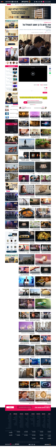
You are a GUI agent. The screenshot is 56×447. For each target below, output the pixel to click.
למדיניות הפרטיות (31, 104)
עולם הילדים (36, 4)
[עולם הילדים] (17, 1)
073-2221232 (18, 431)
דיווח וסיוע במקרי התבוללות (25, 434)
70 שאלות (33, 4)
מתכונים (16, 416)
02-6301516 (49, 436)
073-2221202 (33, 438)
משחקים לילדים (33, 420)
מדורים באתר (43, 413)
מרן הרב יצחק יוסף (21, 417)
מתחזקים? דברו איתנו (8, 1)
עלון (25, 4)
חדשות (44, 4)
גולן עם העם (38, 420)
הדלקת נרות (15, 418)
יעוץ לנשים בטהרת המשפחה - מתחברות (47, 434)
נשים (44, 418)
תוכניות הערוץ (38, 413)
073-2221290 (18, 435)
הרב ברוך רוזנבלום (21, 422)
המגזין (44, 416)
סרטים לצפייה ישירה (32, 418)
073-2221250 (41, 438)
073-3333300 (41, 435)
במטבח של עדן (38, 417)
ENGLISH (16, 4)
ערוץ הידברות (48, 416)
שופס (24, 4)
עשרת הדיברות (26, 418)
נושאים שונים (26, 413)
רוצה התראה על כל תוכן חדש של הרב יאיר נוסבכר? (33, 100)
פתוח (39, 419)
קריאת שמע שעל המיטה (8, 428)
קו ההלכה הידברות (41, 434)
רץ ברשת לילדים (33, 416)
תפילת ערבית (9, 417)
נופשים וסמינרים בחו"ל (33, 437)
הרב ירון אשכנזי (21, 421)
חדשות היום (44, 417)
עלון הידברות (49, 417)
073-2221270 (10, 435)
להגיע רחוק (39, 422)
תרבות (44, 422)
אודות (49, 428)
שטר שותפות (42, 4)
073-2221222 (49, 431)
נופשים (49, 422)
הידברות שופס (41, 437)
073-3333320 (10, 432)
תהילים (10, 422)
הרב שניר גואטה (21, 420)
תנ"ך (27, 416)
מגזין (46, 4)
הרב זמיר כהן (39, 4)
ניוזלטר (49, 418)
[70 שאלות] (14, 1)
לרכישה (10, 235)
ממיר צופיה (50, 437)
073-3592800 (26, 431)
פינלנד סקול (27, 419)
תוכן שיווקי (44, 427)
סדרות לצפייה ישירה (32, 419)
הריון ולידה (16, 422)
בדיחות (34, 417)
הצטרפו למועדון (8, 4)
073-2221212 (41, 431)
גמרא (27, 417)
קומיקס (34, 421)
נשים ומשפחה (15, 413)
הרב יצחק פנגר (21, 418)
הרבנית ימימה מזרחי (15, 419)
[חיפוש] (43, 1)
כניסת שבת (49, 421)
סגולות (27, 420)
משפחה (44, 420)
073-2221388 (33, 431)
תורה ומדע (44, 421)
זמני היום (28, 4)
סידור (10, 413)
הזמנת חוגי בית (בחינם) (17, 434)
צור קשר (18, 4)
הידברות (49, 413)
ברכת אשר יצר (9, 427)
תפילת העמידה (9, 418)
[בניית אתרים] (17, 444)
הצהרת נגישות (48, 427)
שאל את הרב (30, 4)
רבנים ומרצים (21, 413)
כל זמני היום (11, 132)
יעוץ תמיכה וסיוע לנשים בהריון (32, 434)
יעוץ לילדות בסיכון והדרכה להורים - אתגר (8, 431)
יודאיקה (27, 427)
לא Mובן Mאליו (38, 416)
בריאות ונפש (27, 422)
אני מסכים (32, 104)
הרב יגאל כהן (21, 419)
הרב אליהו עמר (21, 427)
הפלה (16, 421)
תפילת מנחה (9, 416)
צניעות (16, 420)
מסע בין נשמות (38, 421)
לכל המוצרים (11, 251)
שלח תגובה (45, 92)
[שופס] (15, 1)
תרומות (20, 4)
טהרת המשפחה (15, 417)
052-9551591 (33, 435)
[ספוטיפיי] (12, 1)
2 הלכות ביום (49, 419)
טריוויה (34, 422)
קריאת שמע (9, 421)
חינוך (27, 421)
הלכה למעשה (38, 418)
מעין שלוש (10, 420)
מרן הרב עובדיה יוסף (21, 416)
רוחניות (44, 419)
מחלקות (22, 4)
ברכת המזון (10, 419)
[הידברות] (26, 1)
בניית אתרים (13, 444)
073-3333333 (49, 438)
